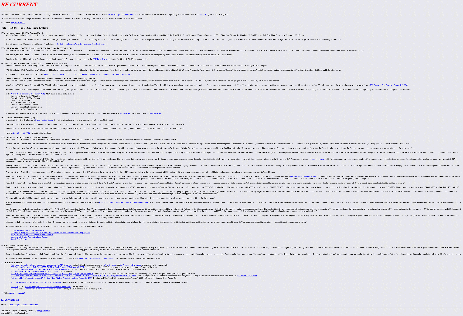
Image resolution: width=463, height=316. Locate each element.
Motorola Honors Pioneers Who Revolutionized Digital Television (80, 44)
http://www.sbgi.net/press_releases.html (305, 176)
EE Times (14, 287)
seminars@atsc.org (154, 113)
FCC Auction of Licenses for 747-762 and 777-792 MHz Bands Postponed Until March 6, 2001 (47, 267)
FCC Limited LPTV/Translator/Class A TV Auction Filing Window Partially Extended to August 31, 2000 (51, 278)
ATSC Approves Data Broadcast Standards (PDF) (388, 85)
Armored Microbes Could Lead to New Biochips (96, 258)
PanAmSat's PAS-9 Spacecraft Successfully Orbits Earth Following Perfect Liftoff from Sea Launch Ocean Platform (88, 74)
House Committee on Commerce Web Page (27, 230)
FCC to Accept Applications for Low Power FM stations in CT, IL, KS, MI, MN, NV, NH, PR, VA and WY (52, 274)
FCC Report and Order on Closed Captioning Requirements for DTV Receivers (41, 265)
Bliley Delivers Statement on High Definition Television (32, 235)
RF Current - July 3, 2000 (247, 276)
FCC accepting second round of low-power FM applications (48, 287)
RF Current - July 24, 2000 (130, 265)
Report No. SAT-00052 (44, 120)
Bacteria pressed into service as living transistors (43, 289)
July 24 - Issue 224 (18, 23)
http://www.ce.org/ (317, 159)
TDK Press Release (100, 59)
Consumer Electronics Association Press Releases (29, 237)
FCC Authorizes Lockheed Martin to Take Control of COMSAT (35, 271)
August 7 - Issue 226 (17, 293)
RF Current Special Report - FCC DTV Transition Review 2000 (123, 202)
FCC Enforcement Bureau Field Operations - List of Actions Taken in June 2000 (41, 269)
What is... (204, 15)
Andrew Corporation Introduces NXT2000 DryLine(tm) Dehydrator (37, 282)
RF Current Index (10, 300)
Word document (110, 265)
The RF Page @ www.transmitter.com (121, 15)
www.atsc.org (125, 113)
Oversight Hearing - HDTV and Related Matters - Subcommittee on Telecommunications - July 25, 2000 (50, 233)
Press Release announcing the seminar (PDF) (28, 94)
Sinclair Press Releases (19, 239)
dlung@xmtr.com (43, 311)
